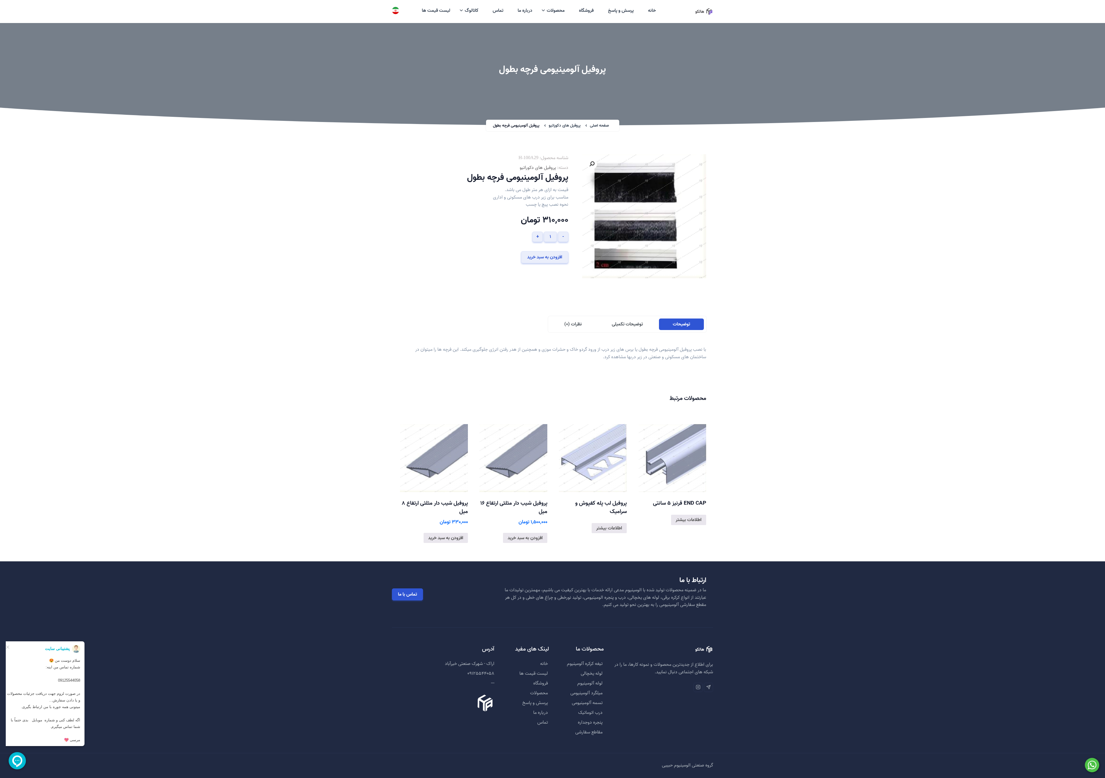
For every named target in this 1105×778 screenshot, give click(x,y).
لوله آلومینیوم (590, 683)
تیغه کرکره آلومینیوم (585, 664)
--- (492, 683)
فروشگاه (586, 10)
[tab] (681, 324)
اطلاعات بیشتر (689, 520)
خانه (652, 10)
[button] (592, 164)
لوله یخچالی (592, 673)
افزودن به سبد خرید (544, 257)
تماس (498, 10)
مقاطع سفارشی (589, 732)
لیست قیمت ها (436, 10)
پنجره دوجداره (590, 722)
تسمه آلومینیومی (587, 703)
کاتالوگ (471, 10)
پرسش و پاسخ (621, 10)
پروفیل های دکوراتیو (565, 125)
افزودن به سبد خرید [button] (525, 538)
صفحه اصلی (599, 125)
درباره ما (525, 10)
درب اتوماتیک (590, 712)
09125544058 (480, 673)
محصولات (556, 10)
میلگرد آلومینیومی (586, 693)
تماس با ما (407, 594)
